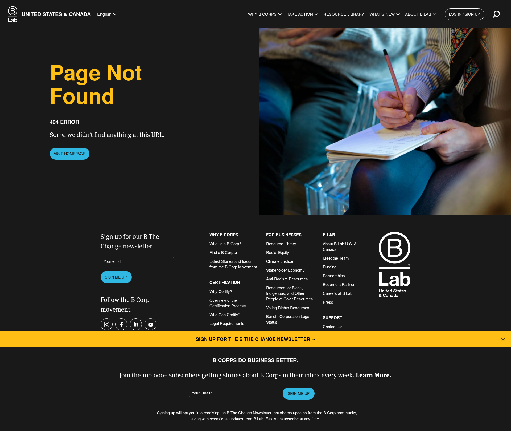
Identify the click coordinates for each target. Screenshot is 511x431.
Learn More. (374, 374)
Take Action (300, 14)
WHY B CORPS (223, 234)
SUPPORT (332, 317)
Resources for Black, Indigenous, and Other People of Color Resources (289, 293)
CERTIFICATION (224, 282)
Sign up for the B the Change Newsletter (253, 339)
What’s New (382, 14)
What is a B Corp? (225, 243)
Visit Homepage (69, 153)
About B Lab (418, 14)
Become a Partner (339, 284)
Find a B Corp (221, 252)
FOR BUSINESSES (284, 234)
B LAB (329, 234)
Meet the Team (336, 258)
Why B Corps (262, 14)
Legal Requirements (226, 323)
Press (328, 302)
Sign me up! (116, 277)
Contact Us (333, 326)
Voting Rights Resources (287, 307)
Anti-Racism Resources (287, 278)
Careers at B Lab (337, 293)
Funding (329, 266)
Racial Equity (277, 252)
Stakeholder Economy (285, 270)
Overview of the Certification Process (227, 302)
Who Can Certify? (224, 314)
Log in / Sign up (464, 14)
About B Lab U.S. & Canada (340, 246)
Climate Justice (279, 261)
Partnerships (334, 275)
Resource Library (343, 14)
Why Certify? (220, 291)
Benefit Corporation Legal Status (288, 319)
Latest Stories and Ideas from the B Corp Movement (233, 263)
